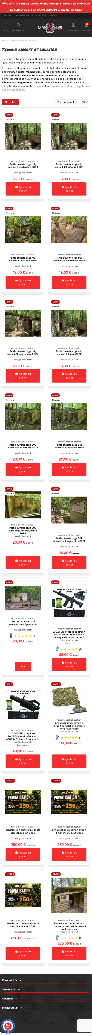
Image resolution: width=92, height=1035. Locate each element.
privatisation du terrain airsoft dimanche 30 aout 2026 (69, 831)
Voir (23, 666)
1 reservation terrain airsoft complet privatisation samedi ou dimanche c (69, 926)
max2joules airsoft (23, 172)
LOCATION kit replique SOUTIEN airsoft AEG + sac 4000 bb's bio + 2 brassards (23, 736)
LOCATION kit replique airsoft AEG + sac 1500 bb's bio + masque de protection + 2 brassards (69, 636)
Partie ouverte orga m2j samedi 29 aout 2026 (69, 353)
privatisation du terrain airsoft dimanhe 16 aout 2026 (23, 925)
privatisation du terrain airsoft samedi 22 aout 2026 (23, 831)
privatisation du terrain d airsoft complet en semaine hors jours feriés (69, 726)
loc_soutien (23, 745)
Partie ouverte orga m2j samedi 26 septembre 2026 (69, 259)
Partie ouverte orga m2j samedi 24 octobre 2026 (69, 165)
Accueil (53, 15)
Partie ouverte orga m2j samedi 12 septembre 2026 (22, 353)
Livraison (7, 15)
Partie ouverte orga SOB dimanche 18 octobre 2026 (22, 446)
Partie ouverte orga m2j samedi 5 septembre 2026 (23, 165)
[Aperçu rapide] (37, 119)
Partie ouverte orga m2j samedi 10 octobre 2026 (23, 259)
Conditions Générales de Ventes (30, 15)
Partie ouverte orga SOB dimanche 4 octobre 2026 (69, 446)
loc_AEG (69, 643)
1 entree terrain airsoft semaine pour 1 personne (23, 623)
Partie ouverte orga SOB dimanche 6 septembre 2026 (69, 540)
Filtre (12, 102)
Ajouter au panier (25, 189)
